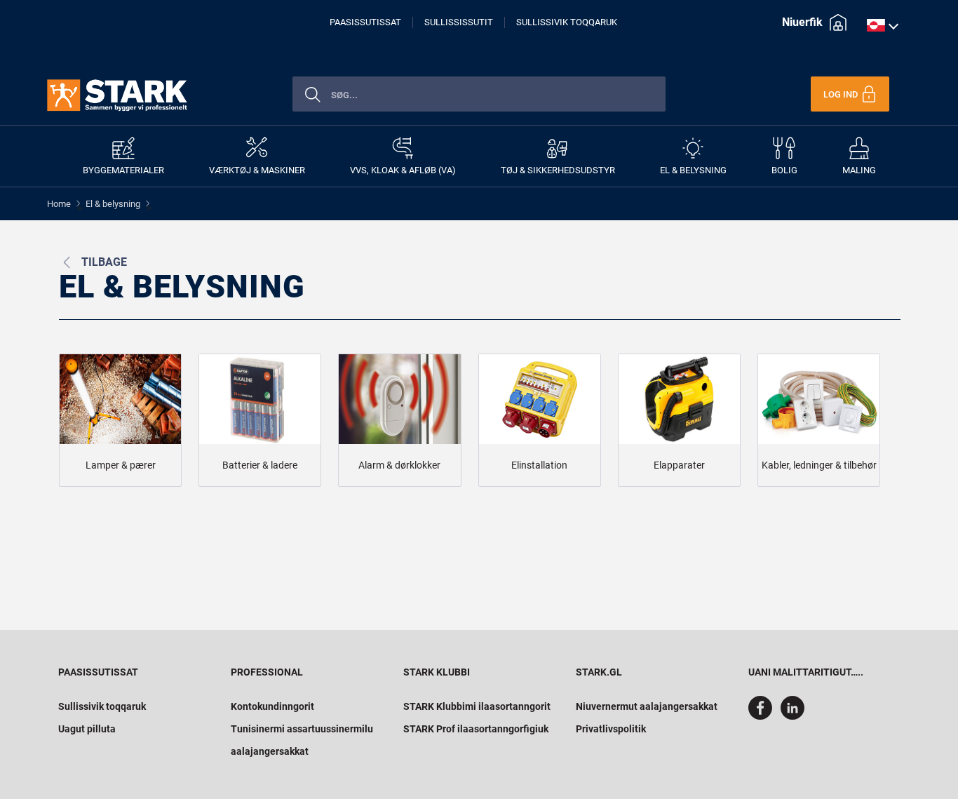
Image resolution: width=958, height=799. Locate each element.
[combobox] (479, 94)
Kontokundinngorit (272, 706)
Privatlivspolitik (611, 728)
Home (59, 204)
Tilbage (104, 262)
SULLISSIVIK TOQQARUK (566, 22)
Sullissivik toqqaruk (102, 706)
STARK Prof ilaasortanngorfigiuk (475, 728)
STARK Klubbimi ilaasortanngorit (477, 706)
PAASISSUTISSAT (365, 22)
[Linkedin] (795, 716)
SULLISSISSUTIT (458, 22)
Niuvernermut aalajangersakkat (646, 706)
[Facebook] (763, 716)
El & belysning (113, 204)
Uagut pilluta (87, 728)
